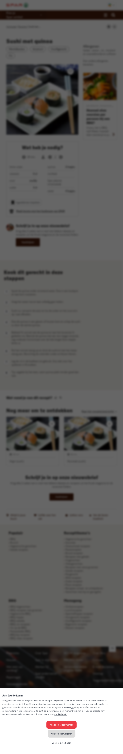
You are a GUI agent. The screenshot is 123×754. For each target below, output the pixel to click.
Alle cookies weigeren (61, 733)
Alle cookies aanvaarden (61, 724)
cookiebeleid (60, 714)
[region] (61, 721)
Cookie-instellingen (61, 743)
